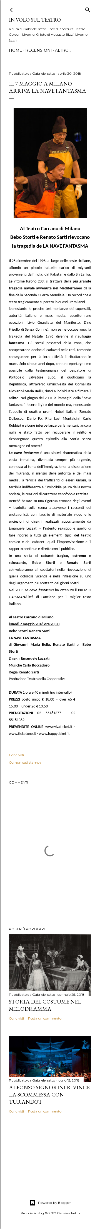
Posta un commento (44, 1018)
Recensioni (38, 50)
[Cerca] (87, 8)
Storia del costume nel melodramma (45, 1005)
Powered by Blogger (54, 1203)
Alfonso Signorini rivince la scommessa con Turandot (49, 1094)
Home (15, 50)
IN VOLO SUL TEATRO (35, 20)
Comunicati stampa (25, 762)
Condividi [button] (16, 755)
